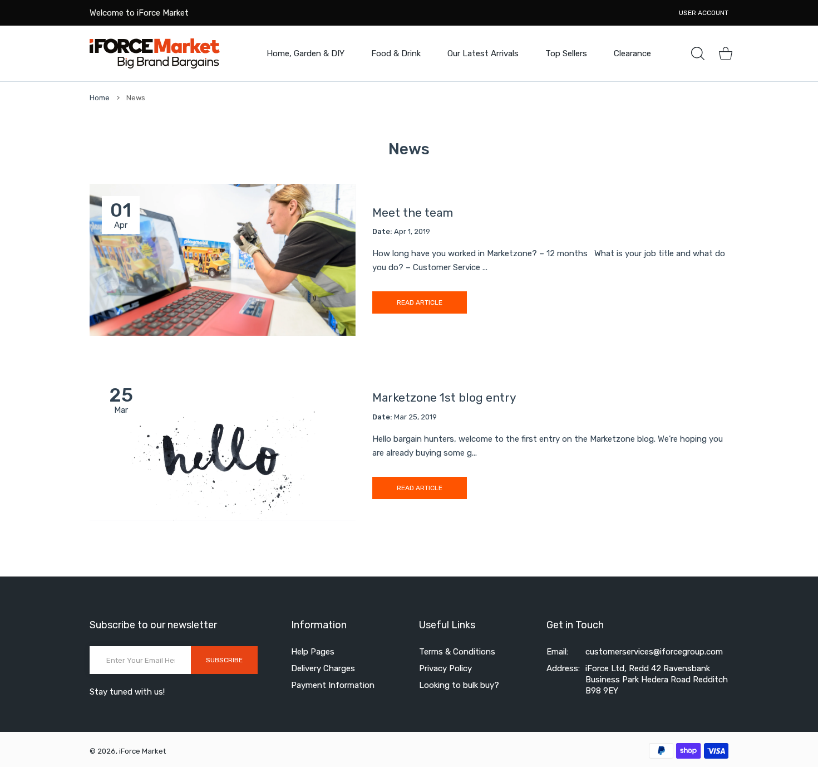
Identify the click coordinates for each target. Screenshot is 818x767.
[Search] (698, 53)
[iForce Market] (155, 53)
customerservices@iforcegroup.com (654, 652)
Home (100, 98)
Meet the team (412, 212)
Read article (419, 302)
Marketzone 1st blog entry (444, 397)
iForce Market (142, 751)
